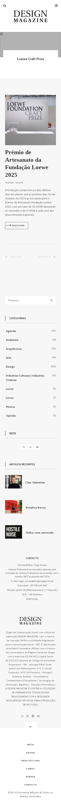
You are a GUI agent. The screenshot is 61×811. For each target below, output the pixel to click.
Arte (8, 357)
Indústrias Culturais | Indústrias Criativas (25, 378)
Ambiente (12, 340)
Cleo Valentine (35, 482)
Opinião (11, 415)
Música (10, 406)
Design (19, 182)
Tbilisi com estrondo (39, 532)
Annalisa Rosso (35, 507)
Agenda (9, 182)
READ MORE (15, 226)
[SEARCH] (52, 300)
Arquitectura (14, 348)
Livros (9, 389)
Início (30, 744)
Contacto (32, 558)
